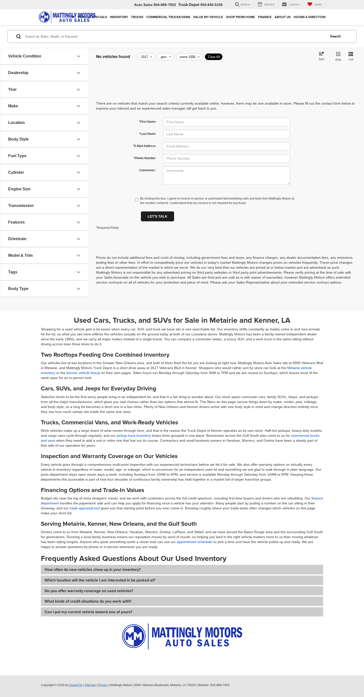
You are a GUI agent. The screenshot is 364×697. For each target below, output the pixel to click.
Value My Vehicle (208, 17)
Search (335, 36)
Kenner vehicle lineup (83, 373)
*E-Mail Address (144, 146)
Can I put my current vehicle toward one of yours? (88, 612)
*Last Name (147, 134)
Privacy (103, 685)
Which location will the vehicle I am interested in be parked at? (100, 580)
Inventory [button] (119, 17)
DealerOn (75, 685)
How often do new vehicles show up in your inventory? (93, 569)
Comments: (147, 170)
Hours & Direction (309, 17)
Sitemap (90, 685)
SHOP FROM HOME (240, 17)
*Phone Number (144, 158)
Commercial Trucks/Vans (168, 17)
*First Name (147, 121)
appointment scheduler (195, 542)
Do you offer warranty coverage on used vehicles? (89, 591)
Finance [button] (265, 17)
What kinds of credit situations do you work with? (88, 601)
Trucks (137, 17)
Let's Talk (157, 216)
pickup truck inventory (134, 435)
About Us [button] (283, 17)
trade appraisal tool (85, 508)
